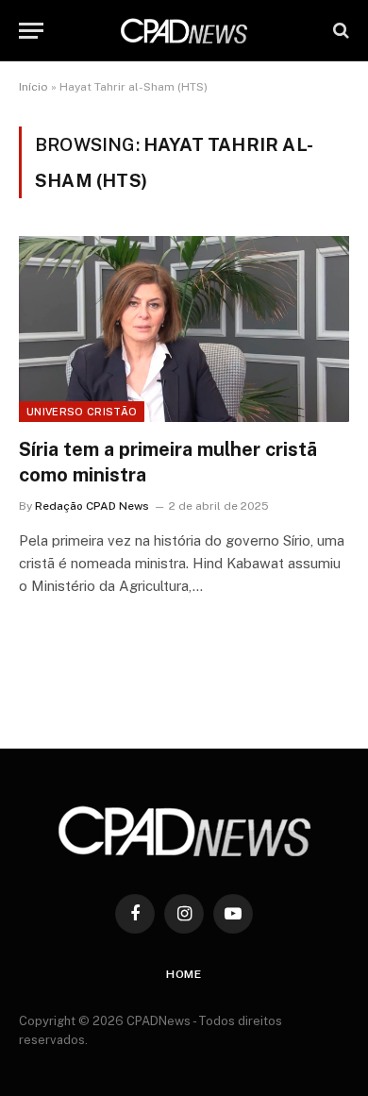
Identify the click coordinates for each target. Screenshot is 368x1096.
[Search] (339, 30)
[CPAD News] (184, 31)
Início (33, 86)
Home (184, 974)
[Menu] (31, 30)
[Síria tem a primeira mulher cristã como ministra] (184, 329)
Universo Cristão (81, 411)
